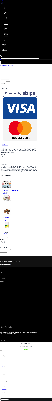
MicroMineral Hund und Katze (9, 230)
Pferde (3, 243)
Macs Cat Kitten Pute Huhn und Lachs (10, 190)
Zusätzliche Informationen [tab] (5, 145)
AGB (1, 272)
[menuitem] (2, 2)
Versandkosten (3, 278)
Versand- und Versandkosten (5, 394)
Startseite (2, 354)
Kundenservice (2, 392)
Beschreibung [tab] (3, 144)
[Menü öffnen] (0, 63)
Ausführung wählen (5, 193)
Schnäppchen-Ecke (4, 245)
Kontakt (2, 271)
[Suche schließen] (0, 398)
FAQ (1, 277)
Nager (4, 391)
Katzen (3, 242)
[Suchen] (7, 237)
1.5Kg (6, 177)
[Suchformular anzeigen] (0, 55)
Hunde (3, 241)
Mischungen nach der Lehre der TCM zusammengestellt (9, 365)
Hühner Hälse (6, 217)
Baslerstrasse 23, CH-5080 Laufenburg (7, 327)
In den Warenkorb (2, 83)
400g (9, 177)
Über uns (2, 270)
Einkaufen (2, 355)
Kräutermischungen (5, 388)
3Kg (7, 177)
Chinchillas (5, 385)
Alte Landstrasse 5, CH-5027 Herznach (7, 326)
